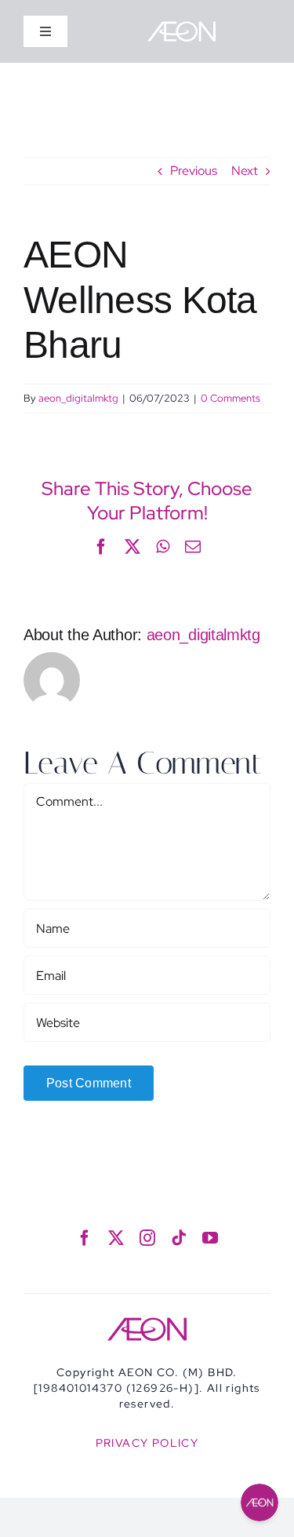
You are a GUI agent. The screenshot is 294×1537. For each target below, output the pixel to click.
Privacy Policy (147, 1443)
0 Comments (230, 398)
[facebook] (85, 1238)
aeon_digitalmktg (78, 398)
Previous (193, 170)
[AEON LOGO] (181, 27)
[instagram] (147, 1238)
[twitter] (116, 1238)
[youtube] (210, 1238)
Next (244, 170)
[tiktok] (179, 1238)
